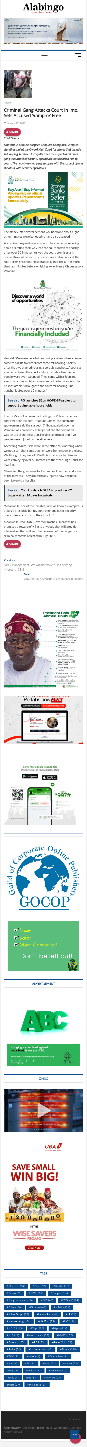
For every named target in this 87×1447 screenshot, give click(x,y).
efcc (13, 1370)
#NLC (13, 1335)
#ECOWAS (70, 1300)
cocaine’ (70, 1363)
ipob (31, 1377)
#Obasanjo (15, 1342)
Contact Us (74, 1419)
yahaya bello (37, 1384)
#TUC (13, 1356)
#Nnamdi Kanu (38, 1335)
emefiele (33, 1370)
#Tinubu (68, 1349)
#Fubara (14, 1307)
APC (30, 1363)
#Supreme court (40, 1349)
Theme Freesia (44, 1427)
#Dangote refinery (20, 1300)
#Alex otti (16, 1286)
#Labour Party (47, 1314)
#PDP (38, 1342)
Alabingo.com (12, 1427)
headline (58, 1370)
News (7, 103)
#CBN (36, 1293)
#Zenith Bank (58, 1356)
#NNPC (65, 1335)
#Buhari (14, 1293)
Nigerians (52, 1377)
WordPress (60, 1427)
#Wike (33, 1356)
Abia (12, 1363)
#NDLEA (15, 1328)
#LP (71, 1314)
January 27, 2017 (15, 123)
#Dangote (59, 1293)
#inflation (62, 1307)
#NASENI (46, 1321)
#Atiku (39, 1286)
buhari (49, 1363)
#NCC (69, 1321)
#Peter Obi (62, 1342)
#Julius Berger (18, 1314)
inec (13, 1377)
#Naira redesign (19, 1321)
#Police (14, 1349)
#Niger (37, 1328)
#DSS (47, 1300)
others (13, 1384)
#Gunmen (37, 1307)
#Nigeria (59, 1328)
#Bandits (61, 1286)
